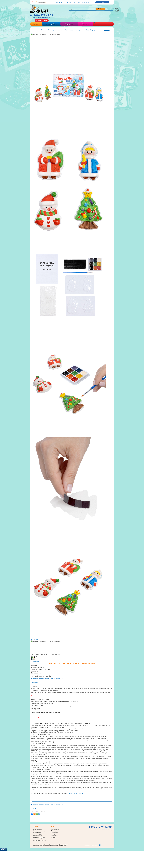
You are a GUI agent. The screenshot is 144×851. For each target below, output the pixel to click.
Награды (53, 834)
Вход (102, 2)
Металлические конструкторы (40, 830)
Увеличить (34, 639)
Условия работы (51, 24)
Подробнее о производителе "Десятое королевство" (73, 2)
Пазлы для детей (37, 832)
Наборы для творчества (75, 793)
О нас (53, 827)
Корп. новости (55, 829)
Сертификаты (54, 832)
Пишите (33, 809)
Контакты (85, 24)
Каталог (36, 24)
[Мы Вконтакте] (99, 845)
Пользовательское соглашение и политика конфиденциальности (49, 845)
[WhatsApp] (37, 814)
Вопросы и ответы (41, 20)
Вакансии (53, 837)
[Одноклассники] (35, 814)
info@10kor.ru (97, 23)
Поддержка (69, 24)
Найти (100, 9)
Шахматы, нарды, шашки (39, 834)
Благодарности (55, 830)
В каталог (107, 30)
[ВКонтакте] (32, 814)
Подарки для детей (37, 835)
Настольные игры (37, 829)
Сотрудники (54, 835)
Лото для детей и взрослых (39, 840)
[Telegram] (39, 814)
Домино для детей (37, 838)
